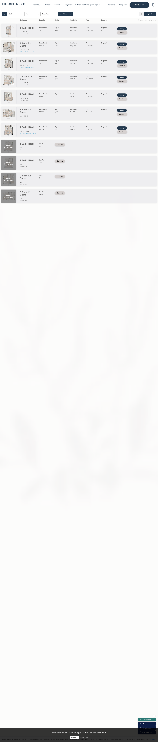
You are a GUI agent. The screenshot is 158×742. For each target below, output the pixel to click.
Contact (122, 33)
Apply (122, 29)
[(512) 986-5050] (153, 5)
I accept (74, 737)
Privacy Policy (84, 737)
